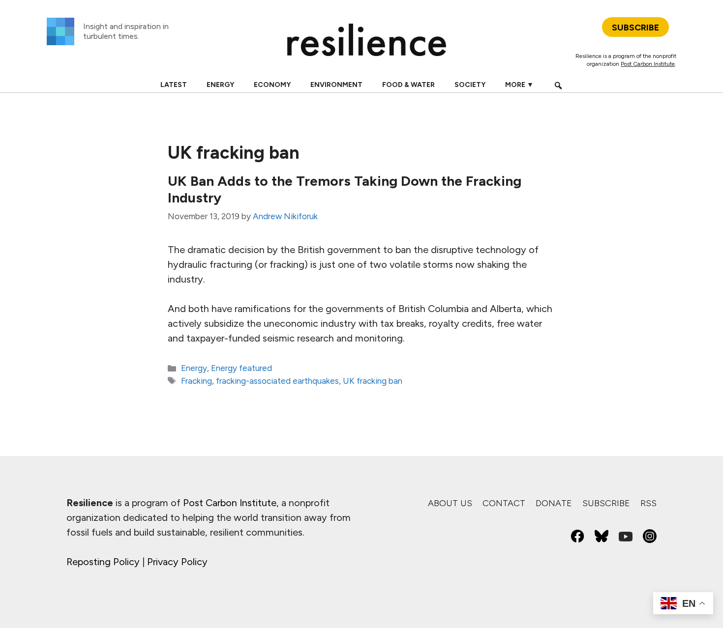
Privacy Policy (177, 562)
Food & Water (408, 85)
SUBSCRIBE (635, 27)
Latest (173, 85)
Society (469, 85)
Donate (554, 503)
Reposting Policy (103, 562)
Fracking (196, 381)
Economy (272, 85)
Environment (336, 85)
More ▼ (519, 85)
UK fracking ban (372, 381)
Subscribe (606, 503)
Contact (503, 503)
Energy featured (241, 368)
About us (450, 503)
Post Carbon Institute (648, 63)
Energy (220, 85)
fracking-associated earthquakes (277, 381)
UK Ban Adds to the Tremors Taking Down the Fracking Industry (344, 189)
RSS (648, 503)
